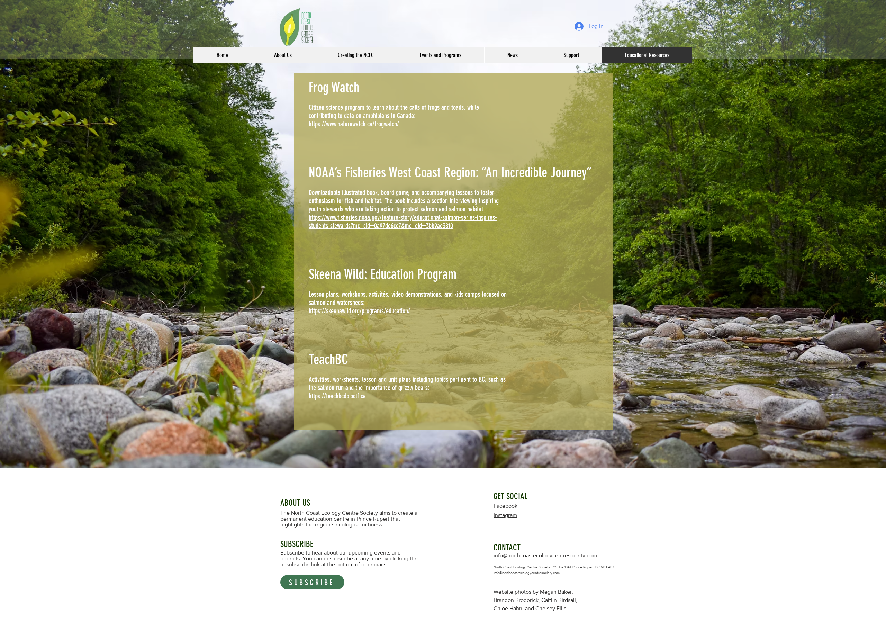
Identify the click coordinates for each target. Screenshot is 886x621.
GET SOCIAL (510, 496)
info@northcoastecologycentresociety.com (545, 555)
